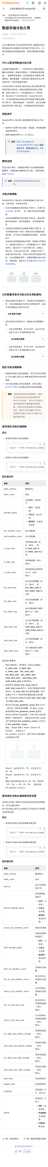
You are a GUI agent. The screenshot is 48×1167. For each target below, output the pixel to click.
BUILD (16, 400)
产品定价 (10, 173)
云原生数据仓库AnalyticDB (17, 15)
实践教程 (37, 17)
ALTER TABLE (11, 387)
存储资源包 (26, 180)
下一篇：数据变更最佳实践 (34, 1138)
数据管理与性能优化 (12, 20)
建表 (40, 373)
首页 (3, 15)
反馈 (28, 1151)
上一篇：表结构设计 (10, 1138)
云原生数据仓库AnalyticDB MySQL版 (18, 17)
